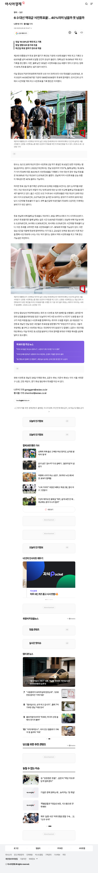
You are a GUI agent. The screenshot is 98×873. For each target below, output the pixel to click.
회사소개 (8, 854)
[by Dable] (71, 745)
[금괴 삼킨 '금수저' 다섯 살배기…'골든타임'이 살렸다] (29, 469)
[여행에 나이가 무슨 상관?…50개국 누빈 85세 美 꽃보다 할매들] (29, 481)
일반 (21, 12)
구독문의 (48, 854)
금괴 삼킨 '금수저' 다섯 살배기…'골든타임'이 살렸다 (56, 465)
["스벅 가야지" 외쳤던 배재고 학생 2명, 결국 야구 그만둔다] (29, 493)
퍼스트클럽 (39, 854)
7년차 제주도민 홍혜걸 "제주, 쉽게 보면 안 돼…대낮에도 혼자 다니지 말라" (56, 500)
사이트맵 (82, 848)
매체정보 (32, 859)
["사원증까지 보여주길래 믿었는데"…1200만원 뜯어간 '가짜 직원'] (68, 698)
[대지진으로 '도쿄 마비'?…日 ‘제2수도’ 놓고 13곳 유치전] (31, 797)
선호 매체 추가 (22, 33)
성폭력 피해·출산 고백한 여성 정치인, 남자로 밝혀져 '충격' (56, 453)
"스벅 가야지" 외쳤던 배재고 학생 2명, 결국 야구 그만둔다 (56, 488)
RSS (64, 854)
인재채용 (29, 854)
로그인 (16, 848)
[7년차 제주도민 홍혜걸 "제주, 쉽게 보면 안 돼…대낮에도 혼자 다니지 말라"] (29, 505)
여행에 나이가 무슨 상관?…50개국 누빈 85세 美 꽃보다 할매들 (56, 476)
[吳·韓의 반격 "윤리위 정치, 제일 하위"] (31, 810)
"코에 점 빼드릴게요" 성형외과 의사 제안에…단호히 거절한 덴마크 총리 (39, 354)
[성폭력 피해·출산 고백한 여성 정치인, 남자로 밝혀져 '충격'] (29, 457)
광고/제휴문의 (19, 854)
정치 (15, 12)
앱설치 (38, 848)
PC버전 (60, 848)
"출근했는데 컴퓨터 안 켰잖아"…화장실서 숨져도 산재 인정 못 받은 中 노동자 (41, 359)
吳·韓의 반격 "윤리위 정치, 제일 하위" (56, 805)
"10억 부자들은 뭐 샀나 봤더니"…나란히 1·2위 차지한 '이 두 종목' (37, 349)
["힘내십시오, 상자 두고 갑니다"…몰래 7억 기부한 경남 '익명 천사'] (68, 710)
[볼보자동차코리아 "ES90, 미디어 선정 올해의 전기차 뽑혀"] (68, 723)
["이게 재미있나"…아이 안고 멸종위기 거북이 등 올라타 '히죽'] (68, 735)
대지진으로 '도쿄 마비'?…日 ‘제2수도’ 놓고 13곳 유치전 (58, 792)
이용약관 (23, 859)
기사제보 (57, 854)
